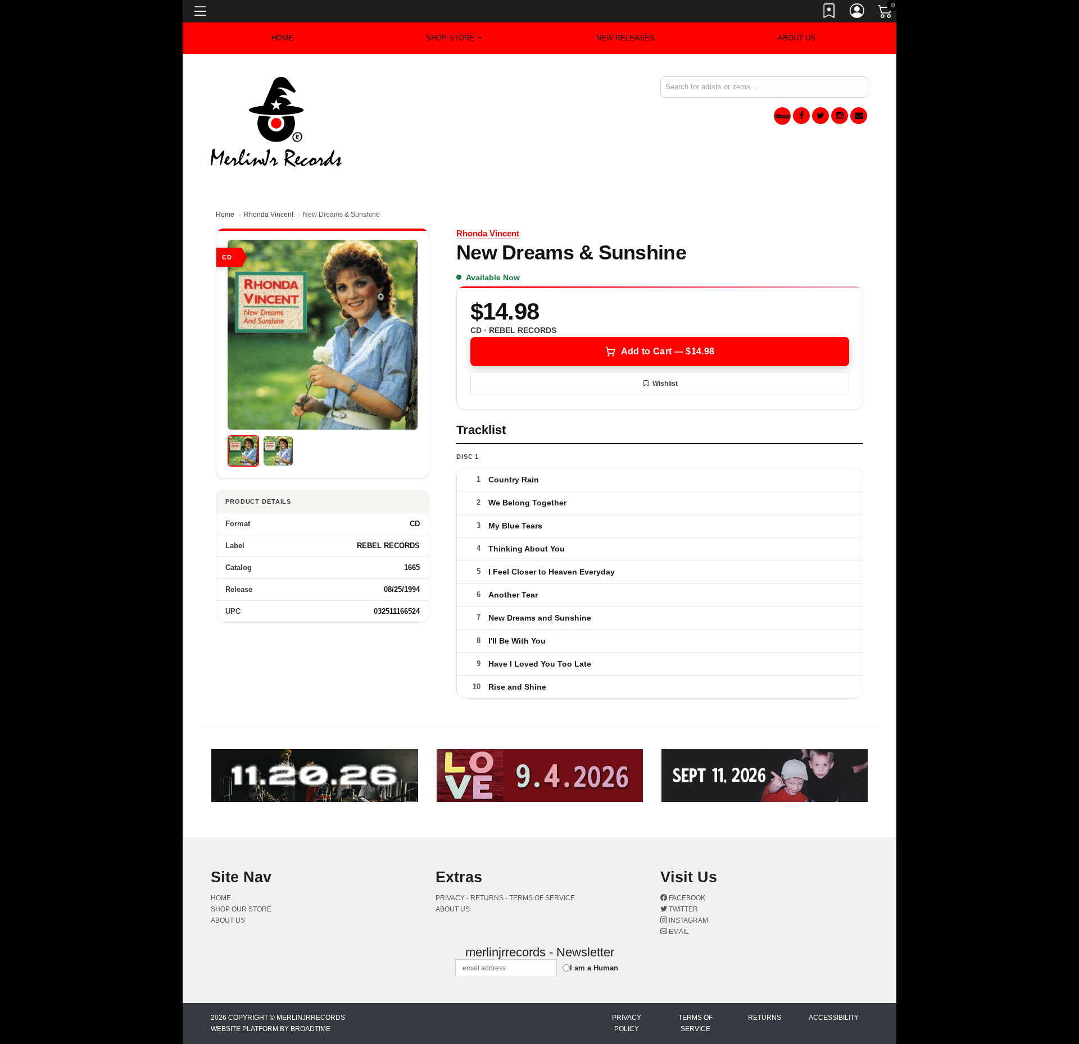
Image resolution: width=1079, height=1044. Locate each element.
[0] (885, 13)
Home (225, 214)
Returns (764, 1018)
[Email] (858, 115)
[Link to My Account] (857, 12)
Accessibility (834, 1018)
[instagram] (839, 115)
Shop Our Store (241, 909)
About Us (796, 38)
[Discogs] (782, 116)
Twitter (682, 909)
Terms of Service (695, 1023)
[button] (454, 38)
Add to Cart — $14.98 (667, 351)
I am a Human (594, 968)
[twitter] (820, 115)
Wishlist (665, 383)
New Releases (625, 38)
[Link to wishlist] (829, 12)
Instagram (687, 920)
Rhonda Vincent (268, 214)
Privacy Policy (626, 1023)
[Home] (276, 121)
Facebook (686, 898)
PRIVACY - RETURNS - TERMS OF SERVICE (505, 898)
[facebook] (801, 115)
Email (678, 932)
